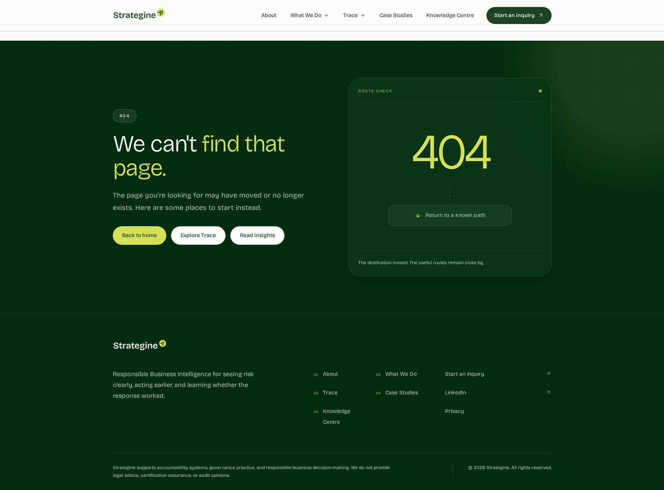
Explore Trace (198, 235)
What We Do (305, 15)
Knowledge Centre (450, 15)
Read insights (257, 235)
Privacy (454, 411)
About (268, 15)
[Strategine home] (139, 15)
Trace (350, 15)
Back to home (139, 235)
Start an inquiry (514, 15)
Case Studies (395, 15)
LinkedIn (455, 392)
